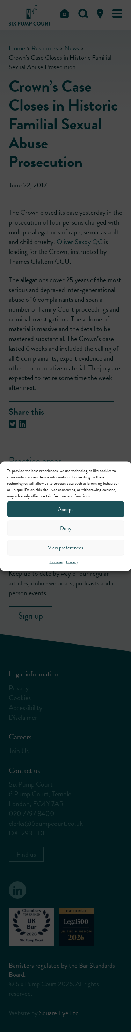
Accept (65, 509)
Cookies (56, 561)
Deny (65, 528)
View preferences (65, 547)
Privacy (72, 561)
